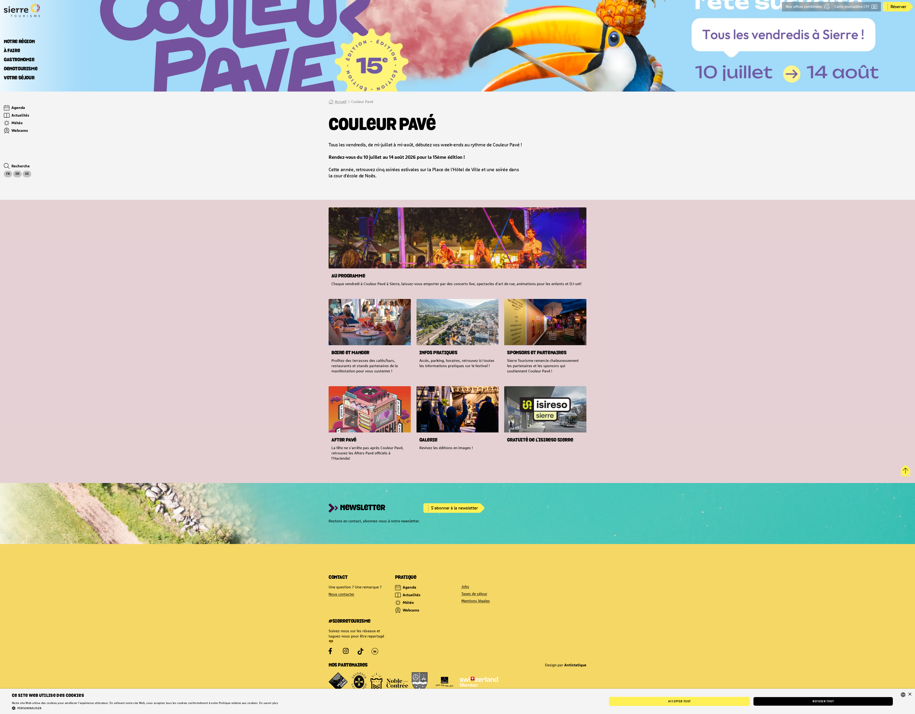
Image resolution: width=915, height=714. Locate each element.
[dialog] (457, 701)
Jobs (465, 586)
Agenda (409, 587)
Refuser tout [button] (823, 701)
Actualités (412, 594)
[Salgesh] (359, 681)
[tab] (19, 42)
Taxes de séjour (474, 593)
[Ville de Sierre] (338, 681)
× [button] (909, 694)
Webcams (411, 610)
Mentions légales (475, 601)
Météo (408, 602)
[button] (145, 708)
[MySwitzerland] (479, 681)
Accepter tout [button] (679, 701)
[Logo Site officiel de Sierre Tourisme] (40, 10)
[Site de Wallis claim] (444, 681)
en (17, 174)
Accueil (340, 101)
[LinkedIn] (374, 651)
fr (8, 174)
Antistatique (575, 665)
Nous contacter (341, 594)
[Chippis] (419, 681)
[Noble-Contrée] (389, 681)
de (27, 174)
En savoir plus (268, 703)
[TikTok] (360, 651)
